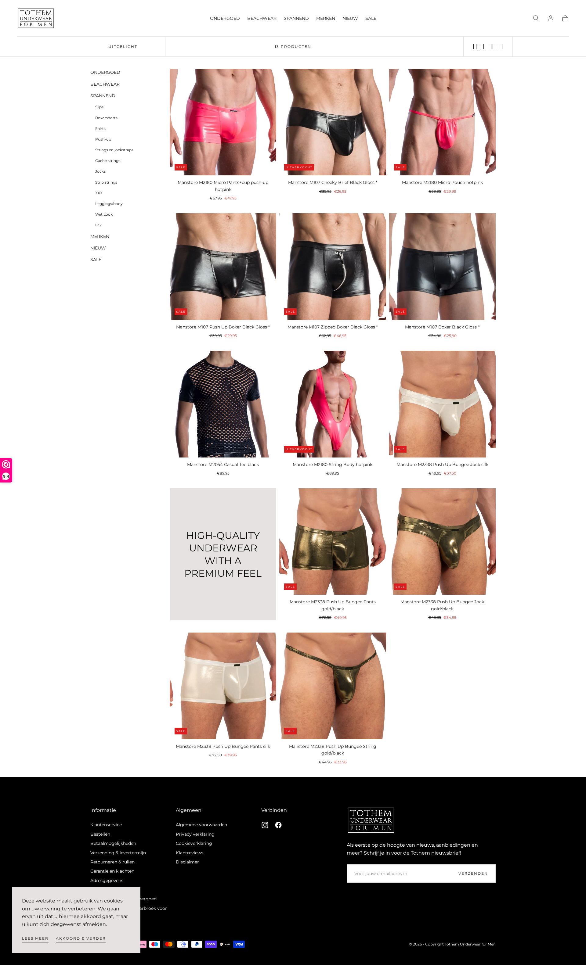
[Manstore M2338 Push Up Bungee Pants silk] (223, 686)
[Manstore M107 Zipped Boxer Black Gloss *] (332, 266)
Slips (99, 107)
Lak (98, 225)
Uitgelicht (122, 46)
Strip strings (106, 182)
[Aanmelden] (550, 18)
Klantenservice (106, 824)
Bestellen (100, 834)
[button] (536, 18)
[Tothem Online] (371, 820)
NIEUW (350, 18)
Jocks (100, 171)
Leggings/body (109, 203)
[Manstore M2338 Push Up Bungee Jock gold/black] (442, 541)
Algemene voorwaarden (201, 824)
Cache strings (107, 160)
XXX (99, 193)
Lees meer (35, 938)
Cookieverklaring (194, 843)
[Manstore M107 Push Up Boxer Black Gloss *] (223, 266)
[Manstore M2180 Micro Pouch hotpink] (442, 122)
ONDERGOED (225, 18)
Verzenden (473, 873)
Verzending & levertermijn (118, 853)
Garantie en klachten (112, 871)
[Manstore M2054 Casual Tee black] (223, 404)
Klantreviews (189, 853)
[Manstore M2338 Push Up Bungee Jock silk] (442, 404)
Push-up (103, 139)
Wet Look (104, 214)
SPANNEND (296, 18)
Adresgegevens (106, 880)
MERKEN (325, 18)
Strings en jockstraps (114, 150)
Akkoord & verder (81, 938)
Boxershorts (106, 117)
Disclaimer (187, 862)
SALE (370, 18)
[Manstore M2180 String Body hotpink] (332, 404)
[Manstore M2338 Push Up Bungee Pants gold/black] (332, 541)
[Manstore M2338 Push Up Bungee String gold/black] (332, 686)
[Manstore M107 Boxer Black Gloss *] (442, 266)
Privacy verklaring (195, 834)
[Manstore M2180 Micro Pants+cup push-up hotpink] (223, 122)
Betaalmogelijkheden (113, 843)
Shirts (100, 128)
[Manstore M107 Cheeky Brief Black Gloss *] (332, 122)
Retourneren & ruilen (112, 862)
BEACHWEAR (262, 18)
